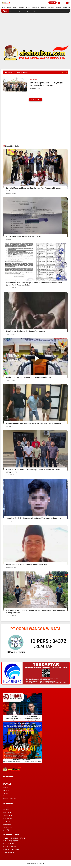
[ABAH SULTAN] (6, 4)
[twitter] (5, 780)
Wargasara (33, 79)
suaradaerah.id (7, 827)
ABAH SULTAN (40, 863)
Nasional (21, 7)
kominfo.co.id (7, 807)
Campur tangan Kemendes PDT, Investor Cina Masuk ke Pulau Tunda (47, 84)
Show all (64, 72)
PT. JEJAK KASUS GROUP (10, 841)
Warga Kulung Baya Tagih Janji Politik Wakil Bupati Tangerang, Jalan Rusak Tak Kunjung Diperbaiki (35, 611)
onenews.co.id (7, 815)
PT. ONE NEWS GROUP (10, 844)
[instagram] (13, 780)
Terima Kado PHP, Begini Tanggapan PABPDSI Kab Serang (27, 564)
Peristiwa (51, 7)
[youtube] (15, 780)
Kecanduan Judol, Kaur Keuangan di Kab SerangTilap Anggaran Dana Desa (33, 518)
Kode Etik (6, 790)
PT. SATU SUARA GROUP (10, 847)
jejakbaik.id (6, 821)
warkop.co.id (7, 813)
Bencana (58, 7)
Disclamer (6, 793)
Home (3, 7)
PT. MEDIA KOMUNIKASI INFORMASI (14, 838)
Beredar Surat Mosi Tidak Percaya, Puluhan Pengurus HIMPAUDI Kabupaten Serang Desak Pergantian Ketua (34, 284)
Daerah (15, 7)
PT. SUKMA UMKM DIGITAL (11, 849)
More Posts (35, 99)
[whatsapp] (8, 780)
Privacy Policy (7, 796)
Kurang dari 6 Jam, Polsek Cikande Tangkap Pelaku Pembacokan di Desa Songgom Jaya (33, 471)
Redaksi (5, 787)
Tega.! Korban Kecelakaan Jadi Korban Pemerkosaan (25, 331)
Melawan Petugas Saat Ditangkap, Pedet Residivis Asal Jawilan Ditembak (33, 423)
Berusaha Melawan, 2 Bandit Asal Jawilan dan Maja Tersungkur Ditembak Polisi (33, 189)
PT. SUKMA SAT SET (9, 852)
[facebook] (3, 780)
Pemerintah (35, 7)
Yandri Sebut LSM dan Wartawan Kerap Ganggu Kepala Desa (28, 377)
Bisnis (65, 7)
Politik (28, 7)
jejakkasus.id (7, 824)
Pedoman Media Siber (9, 799)
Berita (9, 7)
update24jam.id (7, 830)
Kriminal (44, 7)
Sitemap (52, 2)
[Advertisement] (35, 26)
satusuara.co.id (7, 818)
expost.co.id (6, 810)
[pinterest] (10, 780)
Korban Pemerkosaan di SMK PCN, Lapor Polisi (23, 236)
